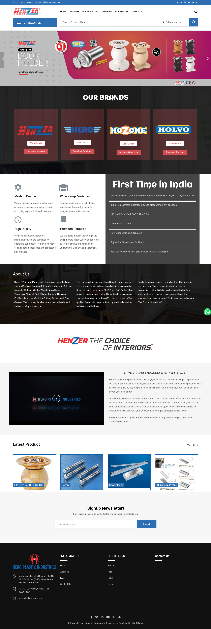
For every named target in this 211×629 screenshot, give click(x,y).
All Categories (169, 22)
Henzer (111, 565)
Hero (110, 571)
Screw (18, 485)
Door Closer (69, 485)
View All (191, 445)
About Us (74, 11)
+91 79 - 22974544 (23, 2)
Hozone (111, 584)
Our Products (89, 11)
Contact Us (65, 584)
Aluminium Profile (120, 485)
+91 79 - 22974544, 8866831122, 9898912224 (34, 590)
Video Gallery (122, 11)
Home (63, 11)
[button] (3, 58)
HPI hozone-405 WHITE (170, 485)
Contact (137, 11)
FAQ (62, 578)
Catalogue (106, 11)
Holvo (110, 578)
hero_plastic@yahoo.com (49, 2)
